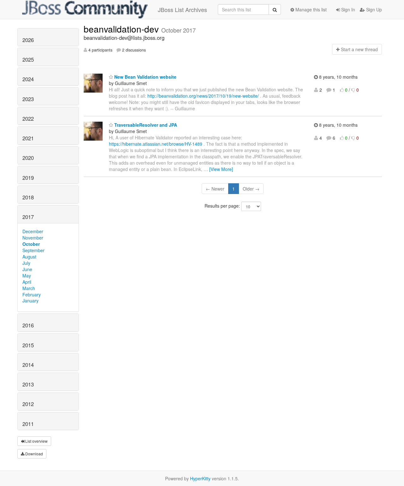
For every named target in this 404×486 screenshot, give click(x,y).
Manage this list (310, 9)
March (28, 288)
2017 (28, 217)
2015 (28, 345)
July (26, 263)
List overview (36, 441)
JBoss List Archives (182, 9)
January (30, 300)
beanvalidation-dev (122, 28)
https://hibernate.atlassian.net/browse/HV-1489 (155, 144)
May (26, 275)
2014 (28, 364)
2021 (28, 138)
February (31, 294)
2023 (28, 99)
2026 (28, 40)
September (33, 250)
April (26, 282)
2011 (28, 424)
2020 (28, 157)
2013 (28, 384)
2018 (28, 197)
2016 (28, 325)
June (27, 269)
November (32, 237)
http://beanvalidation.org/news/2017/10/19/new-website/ (203, 96)
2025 (28, 59)
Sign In (347, 9)
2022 (28, 118)
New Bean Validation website (144, 77)
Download (33, 453)
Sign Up (373, 9)
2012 (28, 404)
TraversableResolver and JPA (145, 125)
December (32, 231)
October (31, 244)
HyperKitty (200, 478)
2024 (28, 79)
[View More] (221, 169)
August (29, 256)
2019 (28, 177)
